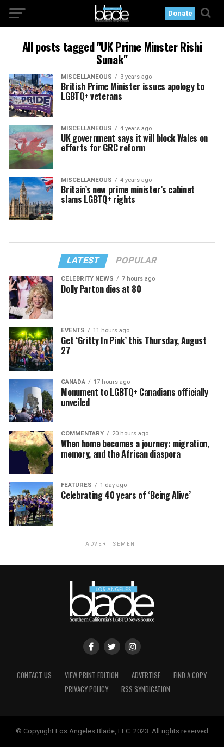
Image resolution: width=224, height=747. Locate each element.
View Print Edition (92, 675)
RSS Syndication (145, 689)
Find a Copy (190, 675)
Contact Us (34, 675)
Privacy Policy (86, 689)
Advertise (146, 675)
